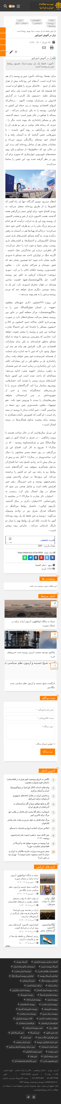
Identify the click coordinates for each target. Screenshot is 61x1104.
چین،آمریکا (34, 1033)
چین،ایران (27, 1037)
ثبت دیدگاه (48, 751)
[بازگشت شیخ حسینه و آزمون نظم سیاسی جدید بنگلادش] (30, 890)
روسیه (51, 23)
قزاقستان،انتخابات (26, 1023)
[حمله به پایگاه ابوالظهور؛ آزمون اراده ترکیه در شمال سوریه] (30, 878)
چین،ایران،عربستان (49, 1047)
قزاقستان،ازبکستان (49, 1023)
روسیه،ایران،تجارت (49, 1004)
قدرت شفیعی (47, 540)
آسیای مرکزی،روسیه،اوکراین (45, 962)
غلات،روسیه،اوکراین (24, 1018)
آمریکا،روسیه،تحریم (49, 966)
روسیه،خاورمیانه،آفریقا (28, 1009)
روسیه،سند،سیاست (28, 1014)
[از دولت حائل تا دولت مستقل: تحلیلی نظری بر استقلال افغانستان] (30, 901)
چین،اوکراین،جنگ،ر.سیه (47, 1037)
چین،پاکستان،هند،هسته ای (25, 1061)
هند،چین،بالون (51, 1033)
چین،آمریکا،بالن (17, 1033)
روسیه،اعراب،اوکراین (21, 990)
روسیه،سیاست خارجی (48, 1018)
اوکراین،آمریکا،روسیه (48, 976)
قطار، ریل (53, 1028)
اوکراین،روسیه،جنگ (49, 981)
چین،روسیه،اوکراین (33, 1051)
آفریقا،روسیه (21, 962)
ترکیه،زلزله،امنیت (34, 985)
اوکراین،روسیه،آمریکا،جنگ (22, 976)
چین (20, 20)
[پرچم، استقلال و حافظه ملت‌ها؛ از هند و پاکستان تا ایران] (30, 939)
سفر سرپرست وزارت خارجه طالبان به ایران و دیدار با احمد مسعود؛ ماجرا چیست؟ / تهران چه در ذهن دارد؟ (28, 854)
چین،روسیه (52, 1051)
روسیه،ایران (52, 999)
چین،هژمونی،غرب (50, 1061)
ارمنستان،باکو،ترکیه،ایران (24, 966)
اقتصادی (36, 20)
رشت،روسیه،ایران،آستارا (47, 990)
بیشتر (7, 946)
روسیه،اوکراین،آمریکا (48, 995)
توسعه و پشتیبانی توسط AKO (31, 1082)
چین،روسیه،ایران (50, 1056)
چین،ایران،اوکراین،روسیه (47, 1042)
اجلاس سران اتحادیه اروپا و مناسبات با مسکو (29, 828)
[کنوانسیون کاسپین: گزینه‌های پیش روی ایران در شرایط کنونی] (30, 928)
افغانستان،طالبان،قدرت (47, 971)
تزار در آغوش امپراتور (45, 35)
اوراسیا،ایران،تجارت (22, 971)
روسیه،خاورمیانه (50, 1009)
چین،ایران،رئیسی (23, 1042)
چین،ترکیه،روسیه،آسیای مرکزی (22, 1047)
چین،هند (33, 1056)
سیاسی (37, 23)
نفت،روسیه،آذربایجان (33, 1028)
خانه (52, 20)
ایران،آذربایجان (28, 981)
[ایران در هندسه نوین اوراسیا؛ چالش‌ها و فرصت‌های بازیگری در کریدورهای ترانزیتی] (30, 915)
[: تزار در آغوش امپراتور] (44, 48)
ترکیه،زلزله (52, 985)
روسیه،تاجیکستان (27, 1004)
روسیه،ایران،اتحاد (33, 999)
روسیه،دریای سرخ (50, 1014)
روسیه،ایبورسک (26, 995)
